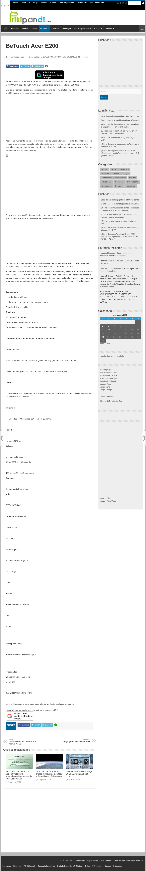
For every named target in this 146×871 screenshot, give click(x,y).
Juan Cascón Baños (17, 57)
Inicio (6, 28)
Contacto (15, 3)
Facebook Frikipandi (108, 381)
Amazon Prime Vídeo (108, 501)
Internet (44, 3)
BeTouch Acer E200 (49, 710)
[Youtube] (126, 3)
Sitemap (108, 866)
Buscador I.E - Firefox (108, 376)
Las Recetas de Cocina (109, 373)
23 (103, 337)
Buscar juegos (105, 370)
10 (108, 329)
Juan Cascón (105, 861)
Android (105, 169)
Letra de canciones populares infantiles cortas (120, 116)
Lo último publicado (66, 3)
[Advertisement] (49, 116)
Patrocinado (106, 182)
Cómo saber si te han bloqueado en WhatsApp (120, 120)
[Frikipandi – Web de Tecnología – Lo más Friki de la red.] (34, 17)
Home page (6, 866)
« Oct (102, 344)
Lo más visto (82, 3)
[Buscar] (143, 3)
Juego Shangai (106, 390)
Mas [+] (97, 29)
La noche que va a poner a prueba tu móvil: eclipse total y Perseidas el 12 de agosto (49, 773)
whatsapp (46, 66)
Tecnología (25, 3)
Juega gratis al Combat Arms (76, 741)
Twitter (87, 866)
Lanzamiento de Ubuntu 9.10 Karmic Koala (22, 742)
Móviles (53, 3)
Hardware (15, 29)
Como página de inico (108, 378)
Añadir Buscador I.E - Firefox (70, 866)
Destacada (124, 169)
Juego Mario (105, 387)
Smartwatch (106, 186)
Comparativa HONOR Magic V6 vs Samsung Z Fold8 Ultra (79, 773)
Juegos (35, 3)
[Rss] (118, 3)
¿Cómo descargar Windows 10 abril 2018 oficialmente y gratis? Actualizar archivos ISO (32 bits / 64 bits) (120, 153)
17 (108, 333)
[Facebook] (120, 3)
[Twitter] (123, 3)
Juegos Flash (105, 384)
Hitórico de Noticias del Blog (111, 401)
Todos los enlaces (107, 396)
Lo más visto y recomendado (114, 178)
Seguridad (119, 182)
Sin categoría (132, 182)
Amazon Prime (105, 498)
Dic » (108, 344)
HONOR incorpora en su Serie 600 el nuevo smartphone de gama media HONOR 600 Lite (19, 775)
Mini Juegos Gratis (97, 3)
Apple (114, 169)
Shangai (31, 866)
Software (55, 29)
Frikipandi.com (92, 861)
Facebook (98, 866)
